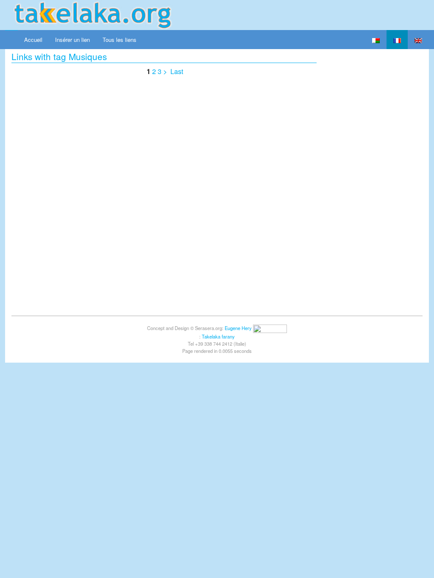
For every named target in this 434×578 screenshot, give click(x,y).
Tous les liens (119, 40)
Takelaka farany (218, 336)
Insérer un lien (72, 40)
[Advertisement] (376, 176)
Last (176, 71)
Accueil (33, 40)
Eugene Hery (238, 328)
